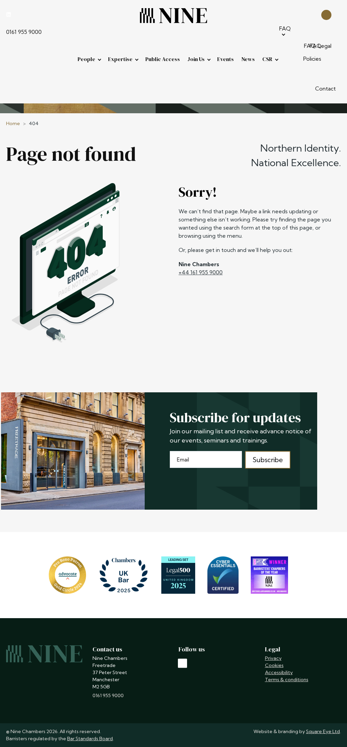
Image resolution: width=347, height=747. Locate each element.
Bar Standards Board (90, 738)
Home (13, 123)
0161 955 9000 (24, 31)
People (86, 59)
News (248, 59)
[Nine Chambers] (173, 15)
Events (225, 59)
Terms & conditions (286, 679)
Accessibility (279, 672)
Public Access (162, 59)
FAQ (285, 28)
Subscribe (267, 459)
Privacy (273, 658)
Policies (312, 58)
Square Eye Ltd (323, 731)
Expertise (120, 59)
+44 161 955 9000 (201, 272)
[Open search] (326, 14)
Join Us (196, 59)
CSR (267, 59)
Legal (324, 45)
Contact (325, 88)
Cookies (274, 665)
